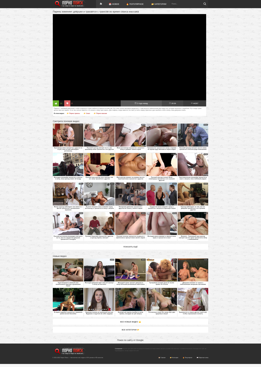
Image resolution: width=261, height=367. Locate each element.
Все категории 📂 (130, 330)
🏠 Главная (161, 357)
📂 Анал (87, 113)
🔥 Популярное (135, 4)
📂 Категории (158, 4)
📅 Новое (114, 4)
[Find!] (204, 5)
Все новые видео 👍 (130, 322)
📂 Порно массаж (100, 113)
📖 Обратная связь (202, 357)
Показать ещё (130, 247)
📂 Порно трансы (73, 113)
